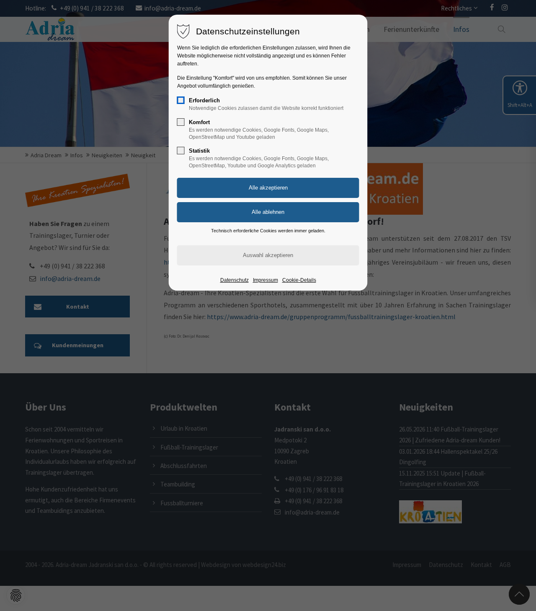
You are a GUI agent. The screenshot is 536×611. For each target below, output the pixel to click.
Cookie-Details (299, 280)
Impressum (265, 280)
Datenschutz (234, 280)
